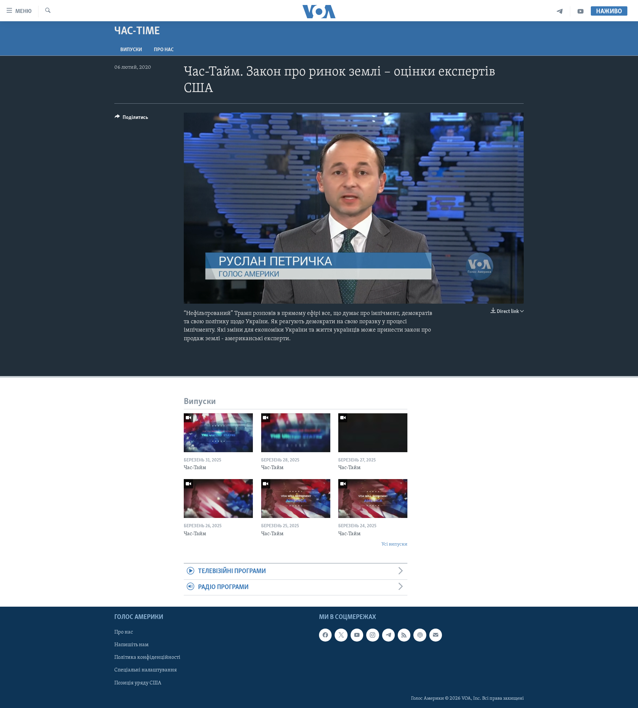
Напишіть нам (131, 645)
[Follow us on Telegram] (388, 635)
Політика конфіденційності (147, 657)
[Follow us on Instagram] (372, 635)
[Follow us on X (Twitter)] (341, 635)
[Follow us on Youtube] (357, 635)
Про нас (163, 49)
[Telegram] (559, 11)
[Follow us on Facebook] (325, 635)
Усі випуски (394, 544)
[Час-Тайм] (218, 432)
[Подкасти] (419, 635)
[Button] (131, 119)
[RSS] (404, 635)
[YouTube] (580, 11)
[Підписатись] (435, 635)
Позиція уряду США (137, 683)
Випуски (131, 49)
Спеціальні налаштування (145, 670)
